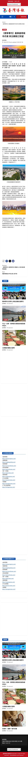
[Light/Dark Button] (10, 16)
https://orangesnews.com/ (8, 483)
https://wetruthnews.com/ (8, 469)
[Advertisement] (14, 244)
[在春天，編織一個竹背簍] (14, 719)
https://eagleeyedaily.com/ (8, 462)
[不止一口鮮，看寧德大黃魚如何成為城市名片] (14, 314)
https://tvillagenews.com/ (8, 487)
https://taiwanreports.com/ (9, 458)
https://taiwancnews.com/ (8, 480)
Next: (9, 272)
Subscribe (23, 16)
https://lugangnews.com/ (8, 476)
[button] (2, 16)
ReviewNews (13, 755)
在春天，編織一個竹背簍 (9, 728)
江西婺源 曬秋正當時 (8, 348)
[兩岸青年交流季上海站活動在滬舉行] (14, 291)
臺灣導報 (4, 40)
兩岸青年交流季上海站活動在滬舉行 (13, 301)
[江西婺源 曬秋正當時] (14, 338)
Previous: (13, 267)
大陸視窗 (4, 29)
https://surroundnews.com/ (9, 465)
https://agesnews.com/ (8, 472)
